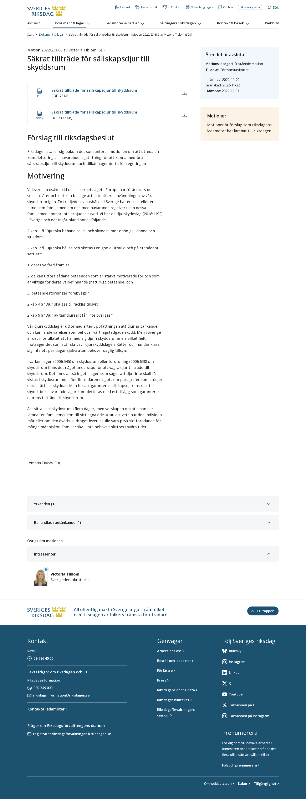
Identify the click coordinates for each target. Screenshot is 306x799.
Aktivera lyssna (250, 7)
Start (30, 34)
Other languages (202, 7)
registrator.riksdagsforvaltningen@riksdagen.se (72, 734)
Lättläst (125, 7)
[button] (73, 23)
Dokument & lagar (51, 34)
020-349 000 (43, 687)
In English (174, 7)
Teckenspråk (149, 7)
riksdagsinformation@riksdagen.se (61, 695)
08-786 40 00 (43, 658)
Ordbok (228, 7)
